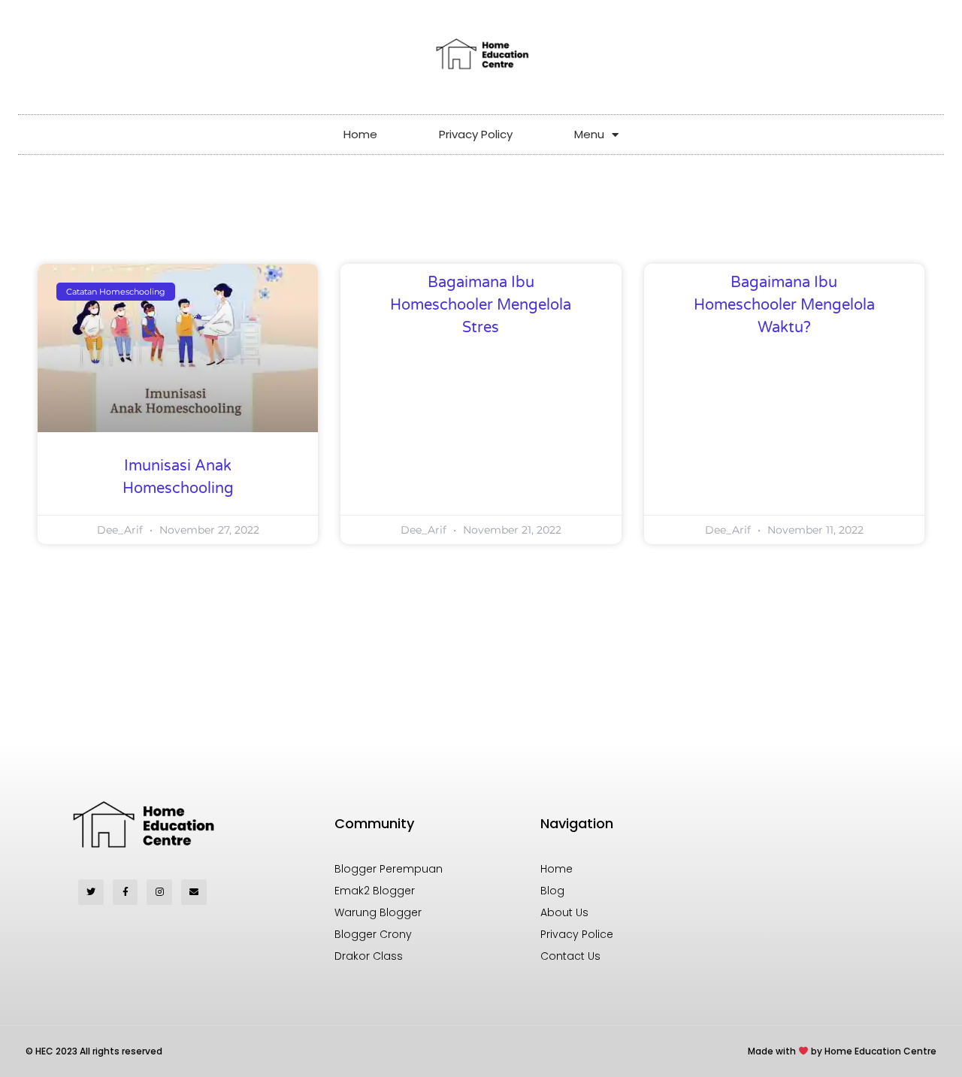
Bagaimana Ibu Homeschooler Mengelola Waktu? (784, 305)
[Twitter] (91, 892)
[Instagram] (159, 892)
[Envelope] (194, 892)
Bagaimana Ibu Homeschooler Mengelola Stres (480, 305)
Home (360, 134)
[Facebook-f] (125, 892)
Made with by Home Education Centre (842, 1051)
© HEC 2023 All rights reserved (94, 1051)
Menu (589, 134)
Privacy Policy (476, 134)
